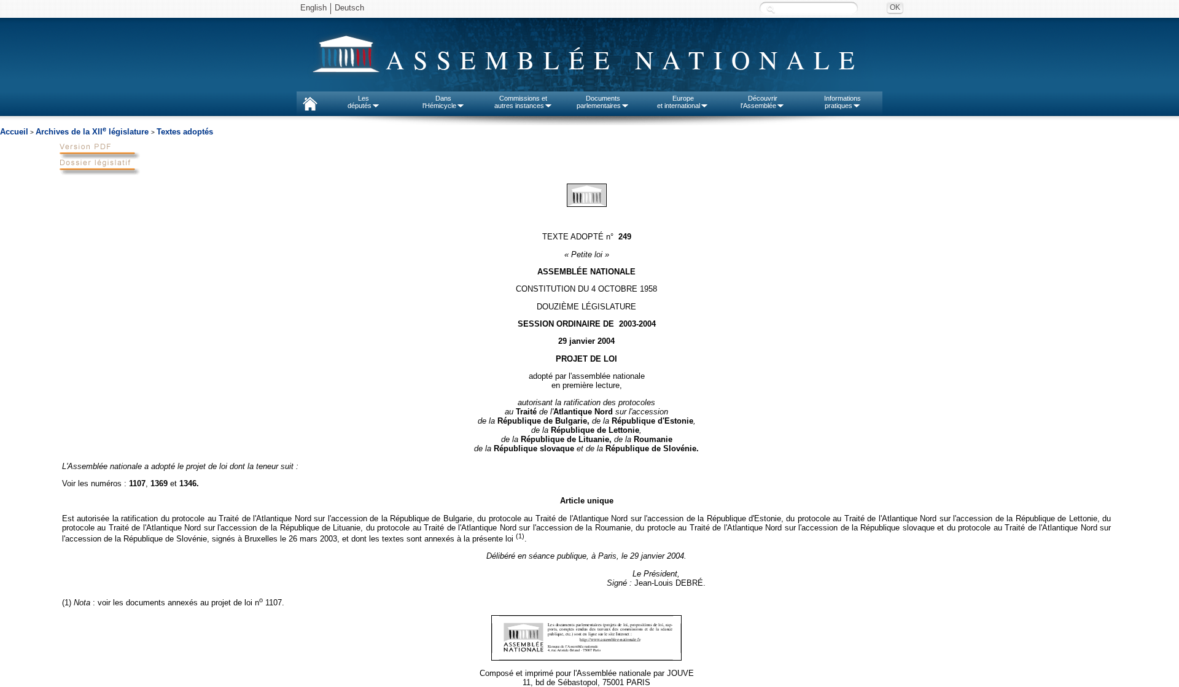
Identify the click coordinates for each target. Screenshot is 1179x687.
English (313, 7)
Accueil (14, 131)
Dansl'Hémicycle (439, 102)
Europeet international (678, 102)
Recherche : (771, 9)
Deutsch (349, 7)
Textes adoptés (185, 131)
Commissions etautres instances (521, 102)
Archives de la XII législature (93, 131)
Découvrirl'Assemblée (759, 102)
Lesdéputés (360, 102)
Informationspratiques (842, 102)
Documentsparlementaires (599, 102)
